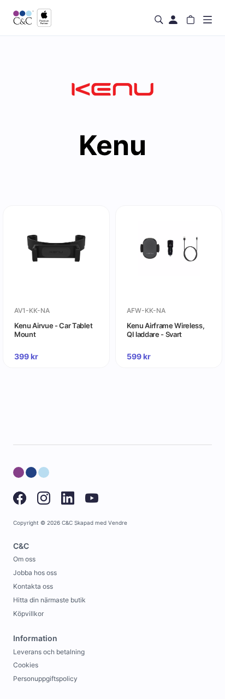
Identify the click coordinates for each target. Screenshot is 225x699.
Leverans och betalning (49, 652)
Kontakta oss (33, 586)
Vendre (117, 523)
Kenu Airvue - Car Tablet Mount (53, 330)
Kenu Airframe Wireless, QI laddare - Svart (166, 330)
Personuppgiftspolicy (45, 678)
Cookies (25, 665)
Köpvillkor (28, 613)
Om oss (24, 559)
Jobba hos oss (35, 572)
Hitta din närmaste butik (49, 600)
